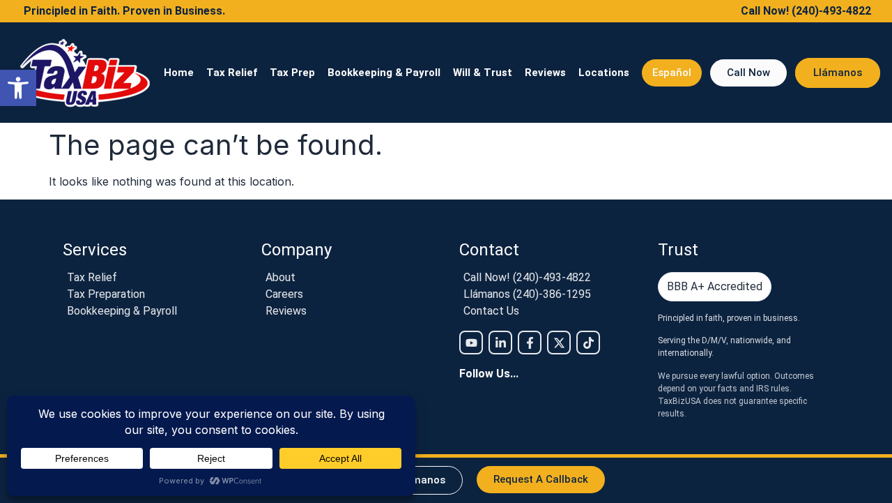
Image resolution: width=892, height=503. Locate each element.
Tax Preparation (106, 294)
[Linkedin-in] (500, 342)
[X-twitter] (559, 342)
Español (671, 72)
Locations (603, 72)
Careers (284, 294)
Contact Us (491, 311)
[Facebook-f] (529, 342)
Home (179, 72)
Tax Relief (231, 72)
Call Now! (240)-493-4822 (527, 277)
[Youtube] (471, 342)
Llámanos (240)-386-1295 (527, 294)
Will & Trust (482, 72)
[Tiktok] (588, 342)
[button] (18, 88)
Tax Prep (292, 72)
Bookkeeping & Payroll (384, 72)
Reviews (545, 72)
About (280, 277)
